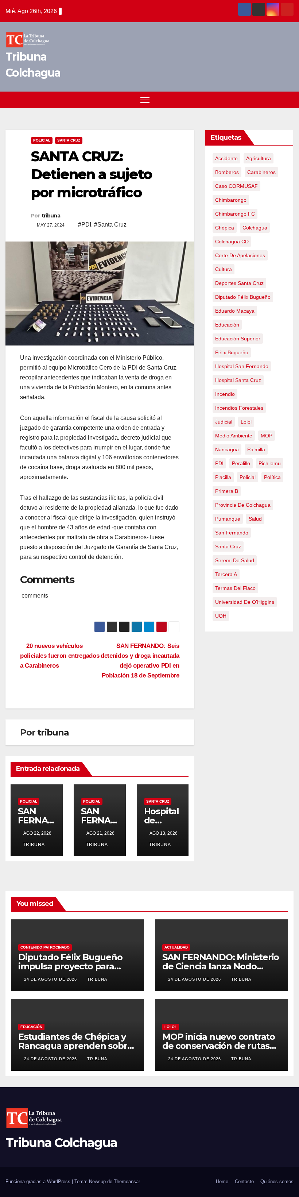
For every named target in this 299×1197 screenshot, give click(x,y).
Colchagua (254, 228)
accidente (226, 158)
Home (222, 1181)
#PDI (84, 224)
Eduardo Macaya (235, 311)
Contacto (244, 1181)
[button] (275, 99)
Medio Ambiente (233, 436)
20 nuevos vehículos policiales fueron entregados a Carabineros (59, 655)
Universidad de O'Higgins (244, 602)
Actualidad (176, 947)
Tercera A (226, 574)
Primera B (226, 491)
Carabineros (261, 172)
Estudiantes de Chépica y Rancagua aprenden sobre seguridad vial (75, 1045)
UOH (220, 616)
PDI (219, 463)
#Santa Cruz (110, 224)
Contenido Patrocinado (45, 947)
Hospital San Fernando (241, 366)
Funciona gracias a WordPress (38, 1181)
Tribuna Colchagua (61, 1142)
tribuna (51, 215)
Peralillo (241, 463)
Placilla (223, 477)
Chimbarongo (230, 200)
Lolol (246, 422)
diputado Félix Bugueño (243, 297)
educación (227, 325)
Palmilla (256, 449)
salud (255, 519)
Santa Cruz (68, 140)
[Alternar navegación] (145, 99)
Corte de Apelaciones (240, 255)
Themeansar (127, 1181)
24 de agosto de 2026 (51, 979)
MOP (266, 436)
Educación (31, 1027)
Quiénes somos (277, 1181)
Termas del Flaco (235, 588)
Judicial (223, 422)
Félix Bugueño (231, 352)
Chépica (224, 228)
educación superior (237, 338)
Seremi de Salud (234, 560)
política (272, 477)
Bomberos (227, 172)
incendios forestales (239, 408)
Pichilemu (270, 463)
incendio (225, 394)
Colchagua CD (232, 241)
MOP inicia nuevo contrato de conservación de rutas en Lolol (218, 1045)
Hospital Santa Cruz (238, 380)
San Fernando (231, 533)
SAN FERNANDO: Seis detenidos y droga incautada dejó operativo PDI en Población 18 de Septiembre (140, 660)
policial (248, 477)
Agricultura (258, 158)
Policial (41, 140)
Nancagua (227, 449)
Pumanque (227, 519)
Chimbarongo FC (235, 214)
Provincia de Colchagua (243, 505)
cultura (223, 269)
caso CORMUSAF (236, 186)
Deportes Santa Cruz (239, 283)
